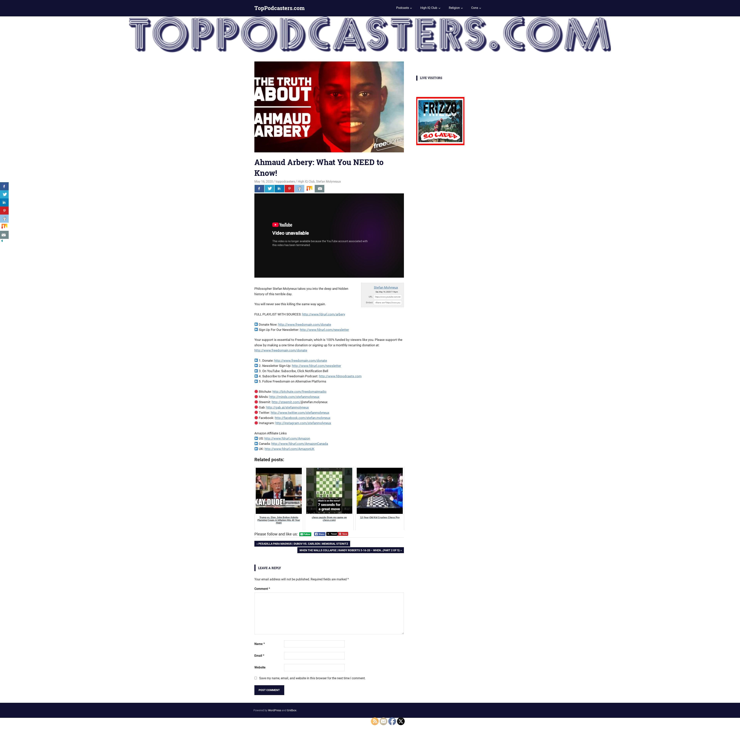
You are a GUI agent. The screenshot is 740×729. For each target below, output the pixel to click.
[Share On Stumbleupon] (309, 188)
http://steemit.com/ (286, 402)
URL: (371, 297)
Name (259, 644)
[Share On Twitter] (269, 188)
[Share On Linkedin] (279, 188)
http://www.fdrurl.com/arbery (323, 314)
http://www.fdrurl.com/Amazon (287, 438)
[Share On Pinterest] (289, 188)
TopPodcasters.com (279, 8)
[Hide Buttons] (2, 242)
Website (260, 667)
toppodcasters (285, 181)
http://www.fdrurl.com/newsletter (324, 330)
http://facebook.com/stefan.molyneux (302, 418)
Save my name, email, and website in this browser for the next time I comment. (312, 678)
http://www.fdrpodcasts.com (340, 376)
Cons (474, 8)
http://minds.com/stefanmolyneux (294, 397)
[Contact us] (319, 188)
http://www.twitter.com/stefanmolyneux (300, 413)
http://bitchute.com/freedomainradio (299, 392)
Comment (262, 589)
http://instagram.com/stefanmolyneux (303, 423)
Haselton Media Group (39, 722)
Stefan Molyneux (386, 287)
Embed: (369, 302)
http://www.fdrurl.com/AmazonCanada (299, 444)
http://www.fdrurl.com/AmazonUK (289, 449)
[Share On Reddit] (299, 188)
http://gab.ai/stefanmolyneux (287, 407)
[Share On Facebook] (259, 188)
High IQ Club (428, 8)
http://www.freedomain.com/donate (304, 324)
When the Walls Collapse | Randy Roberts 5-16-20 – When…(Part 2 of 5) (349, 551)
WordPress (274, 710)
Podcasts (402, 8)
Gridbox (291, 710)
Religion (454, 8)
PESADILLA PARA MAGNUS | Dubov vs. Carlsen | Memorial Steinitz (303, 544)
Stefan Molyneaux (328, 181)
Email (259, 655)
